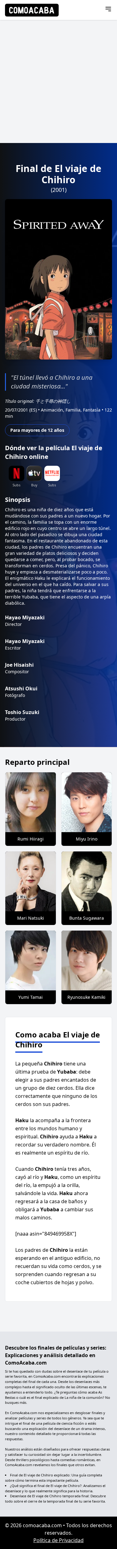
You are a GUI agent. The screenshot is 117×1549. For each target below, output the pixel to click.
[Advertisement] (58, 81)
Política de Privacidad (58, 1540)
